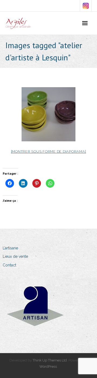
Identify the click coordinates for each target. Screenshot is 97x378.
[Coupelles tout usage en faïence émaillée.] (48, 114)
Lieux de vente (15, 256)
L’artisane (10, 248)
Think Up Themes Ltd (50, 360)
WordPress (48, 366)
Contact (9, 265)
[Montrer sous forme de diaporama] (48, 151)
